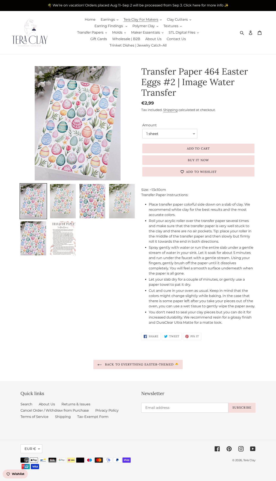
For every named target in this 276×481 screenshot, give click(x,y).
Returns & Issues (75, 404)
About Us (47, 404)
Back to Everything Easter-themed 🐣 (141, 364)
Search (26, 404)
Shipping (170, 110)
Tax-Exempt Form (92, 417)
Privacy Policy (107, 410)
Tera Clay (249, 460)
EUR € (30, 449)
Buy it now (198, 160)
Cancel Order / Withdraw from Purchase (54, 410)
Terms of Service (34, 417)
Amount (149, 125)
